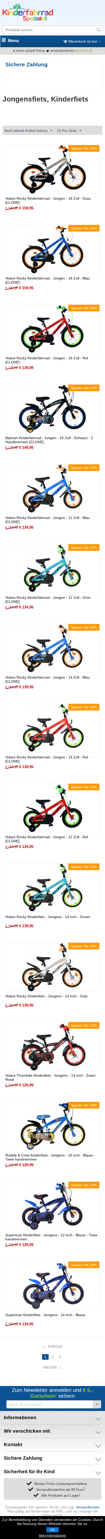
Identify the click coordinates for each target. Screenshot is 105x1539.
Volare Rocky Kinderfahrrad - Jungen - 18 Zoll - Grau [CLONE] (48, 200)
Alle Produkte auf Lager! (60, 1495)
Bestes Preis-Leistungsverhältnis (60, 1484)
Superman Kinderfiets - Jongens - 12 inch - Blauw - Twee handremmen (51, 1237)
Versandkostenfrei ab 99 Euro (60, 1489)
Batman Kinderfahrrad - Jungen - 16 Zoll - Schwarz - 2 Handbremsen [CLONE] (49, 440)
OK (52, 1530)
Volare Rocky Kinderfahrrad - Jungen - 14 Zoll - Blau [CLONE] (47, 679)
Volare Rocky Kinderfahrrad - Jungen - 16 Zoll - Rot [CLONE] (46, 360)
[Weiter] (97, 1404)
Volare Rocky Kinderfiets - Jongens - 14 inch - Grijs (46, 996)
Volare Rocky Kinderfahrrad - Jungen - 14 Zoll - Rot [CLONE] (46, 759)
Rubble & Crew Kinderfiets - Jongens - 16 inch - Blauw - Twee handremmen (50, 1157)
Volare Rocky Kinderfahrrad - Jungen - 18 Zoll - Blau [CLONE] (47, 280)
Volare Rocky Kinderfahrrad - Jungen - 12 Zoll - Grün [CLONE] (48, 599)
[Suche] (98, 30)
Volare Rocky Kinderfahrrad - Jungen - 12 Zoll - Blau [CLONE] (47, 520)
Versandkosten (88, 1507)
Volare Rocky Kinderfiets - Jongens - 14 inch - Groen (47, 917)
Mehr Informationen (52, 1535)
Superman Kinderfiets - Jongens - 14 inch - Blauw (45, 1315)
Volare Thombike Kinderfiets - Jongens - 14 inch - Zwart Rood (50, 1077)
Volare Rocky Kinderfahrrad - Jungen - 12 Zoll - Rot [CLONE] (46, 839)
